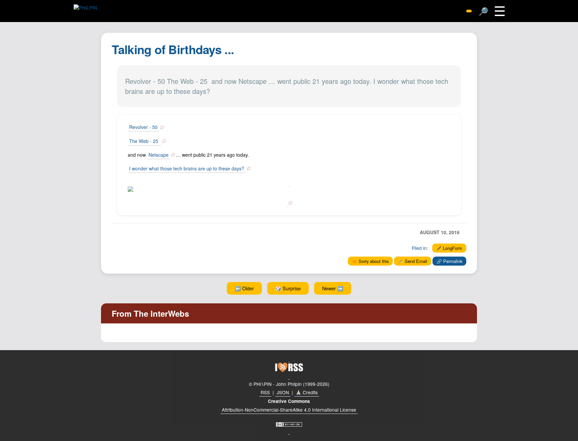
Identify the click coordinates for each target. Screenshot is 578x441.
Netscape (159, 154)
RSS (265, 392)
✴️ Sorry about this (370, 261)
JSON (283, 392)
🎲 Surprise (288, 288)
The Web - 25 (144, 141)
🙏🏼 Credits (307, 392)
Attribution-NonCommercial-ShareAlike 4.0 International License (289, 409)
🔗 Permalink (449, 261)
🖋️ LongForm (449, 248)
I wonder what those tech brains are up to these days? (186, 168)
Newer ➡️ (332, 288)
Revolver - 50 (143, 127)
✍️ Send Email (412, 261)
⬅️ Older (244, 288)
